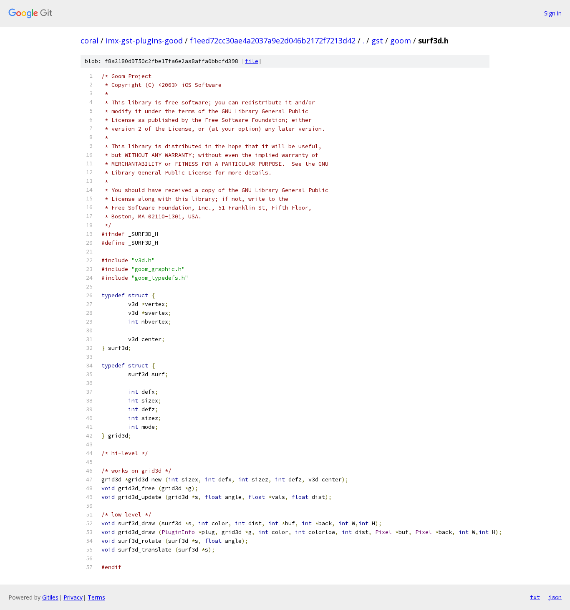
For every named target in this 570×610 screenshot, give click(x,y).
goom (400, 40)
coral (89, 40)
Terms (96, 597)
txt (535, 597)
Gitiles (50, 597)
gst (377, 40)
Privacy (73, 597)
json (555, 597)
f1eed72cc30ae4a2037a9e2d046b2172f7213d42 (273, 40)
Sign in (553, 13)
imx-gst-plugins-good (144, 40)
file (251, 61)
